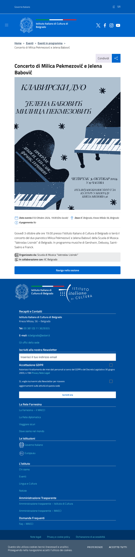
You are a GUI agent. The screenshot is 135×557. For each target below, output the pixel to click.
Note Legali (44, 373)
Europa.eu (29, 453)
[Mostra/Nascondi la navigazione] (7, 25)
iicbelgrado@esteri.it (39, 335)
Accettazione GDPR (31, 365)
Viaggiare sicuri (27, 424)
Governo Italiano (22, 7)
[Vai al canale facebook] (104, 25)
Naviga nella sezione (67, 270)
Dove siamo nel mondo (31, 431)
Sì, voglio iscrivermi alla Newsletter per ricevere (42, 381)
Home (18, 43)
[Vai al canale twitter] (97, 25)
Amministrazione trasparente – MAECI (40, 511)
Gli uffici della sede (29, 342)
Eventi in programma (50, 43)
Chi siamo (24, 469)
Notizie (23, 491)
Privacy (35, 373)
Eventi (29, 43)
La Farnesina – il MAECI (32, 410)
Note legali (35, 537)
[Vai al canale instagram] (110, 25)
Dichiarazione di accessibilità (90, 537)
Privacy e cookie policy (58, 537)
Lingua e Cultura (28, 483)
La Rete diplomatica (30, 417)
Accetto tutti (118, 547)
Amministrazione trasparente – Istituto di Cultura (46, 504)
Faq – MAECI (26, 524)
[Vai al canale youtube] (117, 25)
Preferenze (95, 547)
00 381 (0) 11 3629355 (37, 328)
